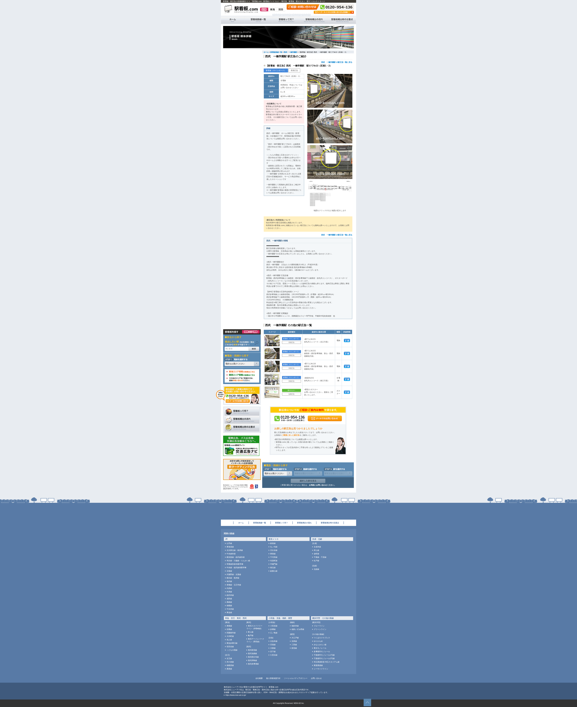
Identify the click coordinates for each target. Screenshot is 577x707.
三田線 (294, 645)
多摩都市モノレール (322, 652)
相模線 (229, 606)
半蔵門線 (273, 564)
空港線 (273, 645)
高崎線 (229, 602)
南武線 (229, 581)
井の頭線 (230, 662)
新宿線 (294, 648)
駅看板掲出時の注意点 (342, 20)
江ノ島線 (273, 633)
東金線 (229, 612)
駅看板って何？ (286, 20)
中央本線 (230, 609)
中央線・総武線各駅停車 (236, 568)
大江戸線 (295, 638)
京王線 (229, 658)
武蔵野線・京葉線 (234, 574)
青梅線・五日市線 (234, 585)
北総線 (316, 569)
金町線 (316, 554)
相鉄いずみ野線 (298, 629)
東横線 (229, 626)
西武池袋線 (252, 653)
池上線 (229, 640)
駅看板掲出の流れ (314, 20)
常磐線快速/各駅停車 (235, 564)
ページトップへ (367, 702)
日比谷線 (273, 550)
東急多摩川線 (232, 643)
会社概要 (259, 678)
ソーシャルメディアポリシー (295, 678)
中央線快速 (231, 554)
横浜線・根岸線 (233, 578)
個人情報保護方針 (273, 678)
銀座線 (273, 543)
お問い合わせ (316, 678)
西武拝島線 (252, 660)
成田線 (229, 599)
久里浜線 (273, 655)
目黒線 (229, 629)
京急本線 (273, 641)
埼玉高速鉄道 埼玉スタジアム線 (326, 662)
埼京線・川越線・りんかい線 (238, 561)
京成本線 (317, 547)
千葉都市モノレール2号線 (324, 658)
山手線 (229, 543)
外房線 (229, 592)
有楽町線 (273, 561)
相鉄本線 (295, 626)
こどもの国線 (232, 650)
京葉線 (229, 571)
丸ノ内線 (273, 547)
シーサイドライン (321, 669)
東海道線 (230, 547)
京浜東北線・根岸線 (235, 550)
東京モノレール (320, 648)
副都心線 (273, 571)
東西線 (273, 554)
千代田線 (273, 557)
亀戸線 (250, 635)
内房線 (229, 588)
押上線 (316, 550)
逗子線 (273, 652)
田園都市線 (231, 633)
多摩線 (273, 629)
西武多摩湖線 (253, 664)
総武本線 (230, 595)
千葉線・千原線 (320, 557)
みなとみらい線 (320, 645)
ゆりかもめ (318, 641)
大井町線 (230, 636)
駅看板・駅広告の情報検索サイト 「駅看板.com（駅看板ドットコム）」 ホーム (232, 20)
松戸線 (316, 561)
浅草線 (294, 641)
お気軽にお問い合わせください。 (322, 485)
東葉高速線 (318, 665)
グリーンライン (320, 629)
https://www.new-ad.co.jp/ (235, 695)
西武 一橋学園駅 (290, 52)
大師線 (273, 648)
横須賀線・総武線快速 (236, 557)
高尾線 (229, 669)
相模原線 (230, 665)
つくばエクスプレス (322, 638)
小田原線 (273, 626)
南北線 (273, 568)
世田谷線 (230, 647)
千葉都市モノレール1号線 (324, 655)
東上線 (250, 632)
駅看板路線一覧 (258, 20)
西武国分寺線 (253, 657)
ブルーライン (319, 626)
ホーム (266, 52)
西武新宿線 (252, 650)
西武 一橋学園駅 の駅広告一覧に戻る (336, 62)
